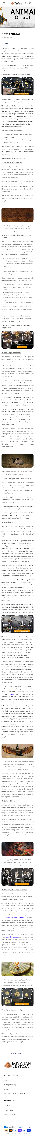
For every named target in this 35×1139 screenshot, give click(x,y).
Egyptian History (14, 1133)
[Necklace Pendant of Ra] (17, 1006)
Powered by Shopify (24, 1133)
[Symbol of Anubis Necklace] (17, 633)
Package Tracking (10, 1085)
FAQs (5, 1080)
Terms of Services (9, 1114)
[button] (4, 3)
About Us (7, 1106)
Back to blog (18, 1053)
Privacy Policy (8, 1110)
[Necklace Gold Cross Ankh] (17, 95)
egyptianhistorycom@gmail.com (14, 1093)
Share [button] (6, 43)
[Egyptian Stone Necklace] (17, 885)
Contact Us (7, 1089)
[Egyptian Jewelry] (17, 348)
